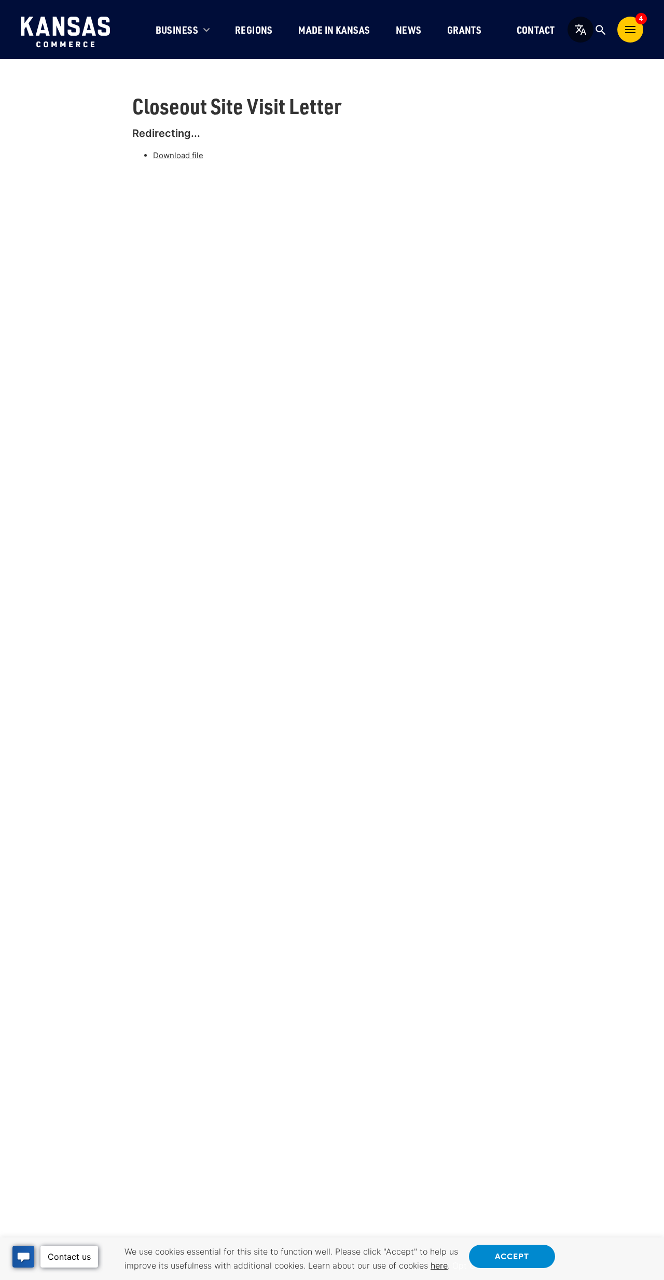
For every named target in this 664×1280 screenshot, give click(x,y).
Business (177, 29)
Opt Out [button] (467, 1265)
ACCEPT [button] (512, 1255)
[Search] (600, 29)
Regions (254, 29)
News (409, 29)
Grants (464, 29)
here (439, 1265)
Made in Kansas (334, 29)
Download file (178, 155)
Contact (536, 29)
